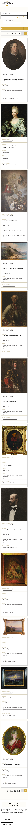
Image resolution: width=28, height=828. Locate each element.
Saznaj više (12, 813)
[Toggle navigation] (24, 5)
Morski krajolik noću (8, 698)
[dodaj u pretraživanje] (3, 93)
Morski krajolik (7, 644)
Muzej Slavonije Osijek (9, 164)
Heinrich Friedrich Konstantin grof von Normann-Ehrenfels (13, 464)
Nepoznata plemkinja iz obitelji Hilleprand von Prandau (11, 765)
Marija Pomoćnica (8, 595)
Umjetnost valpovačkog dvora (11, 230)
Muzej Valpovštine (8, 483)
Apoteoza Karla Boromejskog (11, 220)
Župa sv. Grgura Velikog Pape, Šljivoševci (14, 235)
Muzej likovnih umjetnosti (10, 98)
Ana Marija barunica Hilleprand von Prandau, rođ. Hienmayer (13, 146)
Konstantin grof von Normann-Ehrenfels (14, 529)
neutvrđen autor (7, 74)
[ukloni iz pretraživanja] (12, 74)
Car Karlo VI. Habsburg (9, 401)
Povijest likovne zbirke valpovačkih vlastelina (12, 91)
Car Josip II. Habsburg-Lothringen (12, 335)
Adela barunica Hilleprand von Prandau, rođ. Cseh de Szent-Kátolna (14, 80)
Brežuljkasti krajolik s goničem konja (13, 268)
